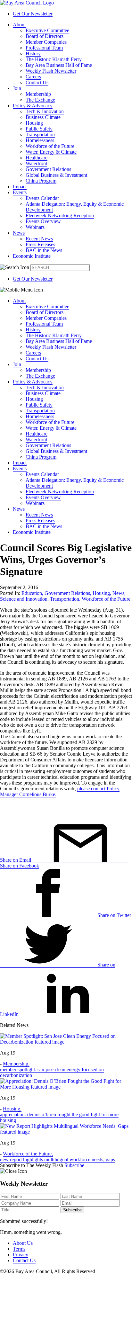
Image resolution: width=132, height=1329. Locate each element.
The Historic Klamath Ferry (54, 59)
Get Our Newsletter (33, 13)
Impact (20, 186)
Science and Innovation (24, 599)
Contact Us (37, 82)
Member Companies (46, 42)
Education (32, 593)
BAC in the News (44, 250)
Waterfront (36, 163)
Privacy (20, 1254)
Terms (19, 1249)
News (19, 233)
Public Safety (39, 128)
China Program (41, 181)
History (33, 53)
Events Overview (43, 221)
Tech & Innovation (45, 111)
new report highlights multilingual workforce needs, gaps (57, 1159)
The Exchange (40, 100)
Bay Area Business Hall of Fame (59, 65)
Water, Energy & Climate (51, 152)
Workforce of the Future (50, 146)
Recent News (39, 238)
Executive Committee (47, 30)
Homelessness (40, 140)
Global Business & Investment (56, 175)
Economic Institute (32, 256)
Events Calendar (42, 198)
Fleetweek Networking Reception (60, 215)
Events (20, 192)
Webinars (35, 227)
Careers (33, 76)
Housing (34, 123)
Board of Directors (44, 36)
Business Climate (43, 117)
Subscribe (74, 1165)
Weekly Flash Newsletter (51, 71)
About (19, 24)
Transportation (40, 134)
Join (17, 88)
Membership (38, 94)
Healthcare (36, 157)
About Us (23, 1243)
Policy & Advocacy (33, 105)
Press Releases (40, 244)
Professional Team (44, 47)
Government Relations (48, 169)
